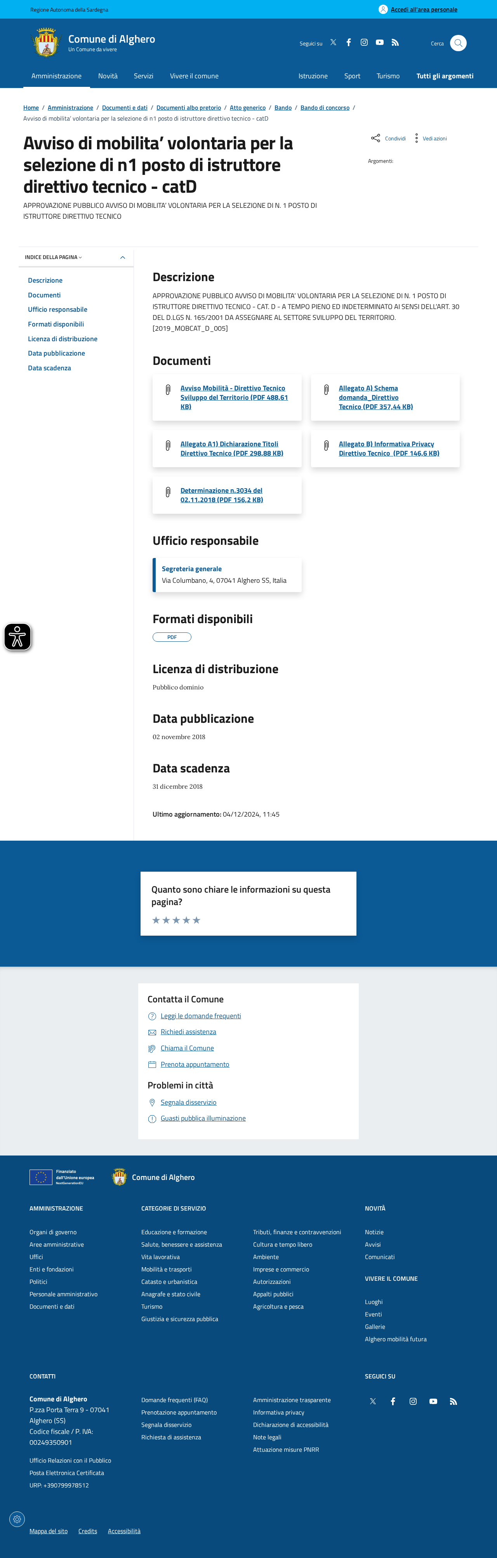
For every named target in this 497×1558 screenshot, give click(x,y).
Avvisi (373, 1244)
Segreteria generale (192, 568)
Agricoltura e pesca (278, 1306)
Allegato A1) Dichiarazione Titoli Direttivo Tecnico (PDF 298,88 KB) (232, 448)
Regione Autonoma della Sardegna (69, 9)
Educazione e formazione (174, 1232)
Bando (283, 107)
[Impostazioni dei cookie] (17, 1519)
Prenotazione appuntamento (179, 1412)
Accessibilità (124, 1531)
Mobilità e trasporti (166, 1269)
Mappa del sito (49, 1531)
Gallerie (375, 1326)
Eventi (373, 1314)
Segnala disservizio (166, 1424)
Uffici (36, 1256)
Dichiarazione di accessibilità (290, 1424)
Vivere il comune (391, 1278)
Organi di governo (53, 1232)
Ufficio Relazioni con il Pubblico (70, 1460)
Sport (352, 76)
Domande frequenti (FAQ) (174, 1399)
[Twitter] (330, 43)
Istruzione (313, 76)
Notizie (374, 1232)
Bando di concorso (325, 107)
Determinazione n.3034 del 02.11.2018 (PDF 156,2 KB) (222, 495)
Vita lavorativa (160, 1256)
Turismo (388, 76)
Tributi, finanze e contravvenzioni (297, 1232)
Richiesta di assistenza (171, 1437)
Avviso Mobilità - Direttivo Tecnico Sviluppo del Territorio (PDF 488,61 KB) (234, 397)
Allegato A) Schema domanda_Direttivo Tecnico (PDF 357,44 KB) (376, 397)
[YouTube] (376, 43)
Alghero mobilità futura (396, 1339)
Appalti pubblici (273, 1294)
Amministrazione (70, 107)
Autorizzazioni (272, 1281)
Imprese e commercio (281, 1269)
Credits (87, 1531)
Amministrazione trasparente (292, 1399)
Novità (375, 1208)
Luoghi (374, 1301)
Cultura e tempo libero (282, 1244)
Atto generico (248, 107)
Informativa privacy (278, 1412)
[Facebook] (345, 43)
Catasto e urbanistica (169, 1281)
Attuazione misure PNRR (286, 1449)
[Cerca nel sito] (458, 43)
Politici (38, 1281)
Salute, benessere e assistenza (181, 1244)
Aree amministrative (57, 1244)
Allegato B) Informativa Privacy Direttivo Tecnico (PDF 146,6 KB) (389, 448)
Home (31, 107)
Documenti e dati (125, 107)
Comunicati (380, 1256)
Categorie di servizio (173, 1208)
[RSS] (392, 43)
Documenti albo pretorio (188, 107)
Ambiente (266, 1256)
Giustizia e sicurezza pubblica (179, 1318)
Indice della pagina (51, 257)
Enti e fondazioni (52, 1269)
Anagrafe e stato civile (170, 1294)
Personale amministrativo (63, 1294)
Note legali (267, 1437)
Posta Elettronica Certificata (67, 1472)
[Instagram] (361, 43)
